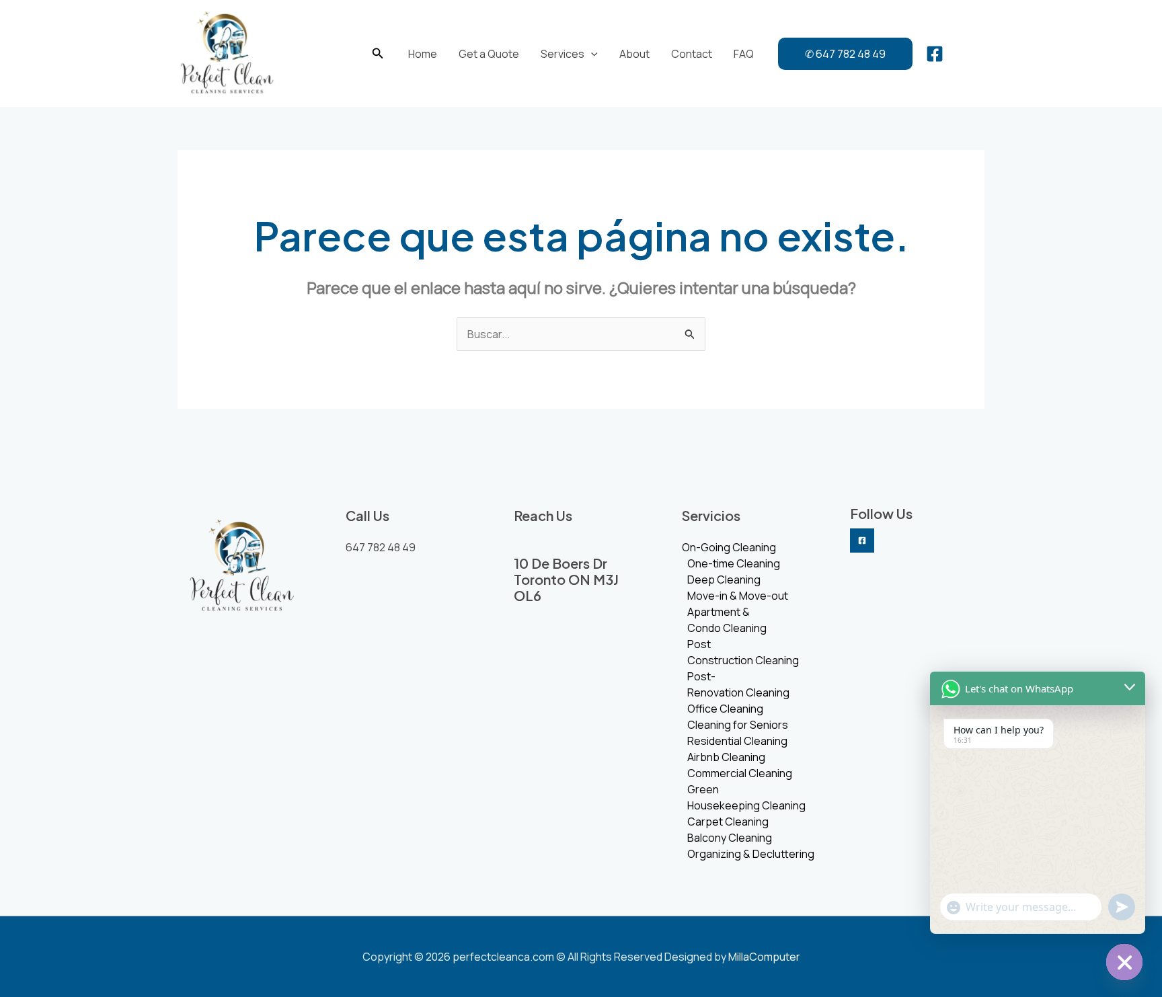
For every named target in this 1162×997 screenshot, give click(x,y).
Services (562, 53)
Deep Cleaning (724, 579)
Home (422, 53)
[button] (378, 54)
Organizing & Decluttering (750, 853)
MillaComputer (764, 956)
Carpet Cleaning (728, 821)
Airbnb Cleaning (726, 757)
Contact (691, 53)
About (634, 53)
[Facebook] (934, 54)
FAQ (744, 53)
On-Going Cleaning (729, 547)
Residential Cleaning (737, 740)
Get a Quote (489, 53)
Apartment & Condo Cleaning (727, 619)
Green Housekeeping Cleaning (746, 797)
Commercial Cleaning (739, 773)
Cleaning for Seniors (737, 724)
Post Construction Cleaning (743, 652)
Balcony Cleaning (729, 837)
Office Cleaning (725, 708)
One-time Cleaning (733, 563)
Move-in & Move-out (737, 595)
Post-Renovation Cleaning (738, 684)
